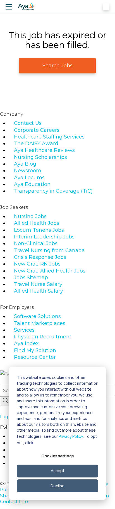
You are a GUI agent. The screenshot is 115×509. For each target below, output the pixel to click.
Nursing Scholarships (40, 157)
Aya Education (32, 184)
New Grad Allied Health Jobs (49, 271)
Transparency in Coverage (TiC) (53, 191)
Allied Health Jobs (36, 223)
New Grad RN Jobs (37, 264)
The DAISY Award (36, 143)
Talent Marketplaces (39, 323)
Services (24, 330)
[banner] (26, 6)
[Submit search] (5, 400)
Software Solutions (37, 316)
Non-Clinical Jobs (36, 243)
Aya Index (26, 343)
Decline (57, 485)
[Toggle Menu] (9, 6)
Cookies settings (57, 455)
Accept (57, 470)
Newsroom (27, 171)
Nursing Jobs (30, 216)
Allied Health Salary (38, 291)
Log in (6, 416)
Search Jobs (57, 66)
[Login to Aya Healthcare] (106, 6)
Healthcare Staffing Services (49, 137)
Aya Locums (29, 178)
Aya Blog (25, 164)
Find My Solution (35, 350)
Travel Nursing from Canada (49, 250)
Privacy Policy (71, 436)
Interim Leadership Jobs (44, 237)
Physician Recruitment (42, 337)
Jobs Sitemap (31, 277)
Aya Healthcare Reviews (44, 150)
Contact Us (28, 123)
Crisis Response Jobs (40, 257)
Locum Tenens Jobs (39, 230)
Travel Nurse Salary (38, 284)
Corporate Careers (36, 130)
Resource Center (35, 357)
